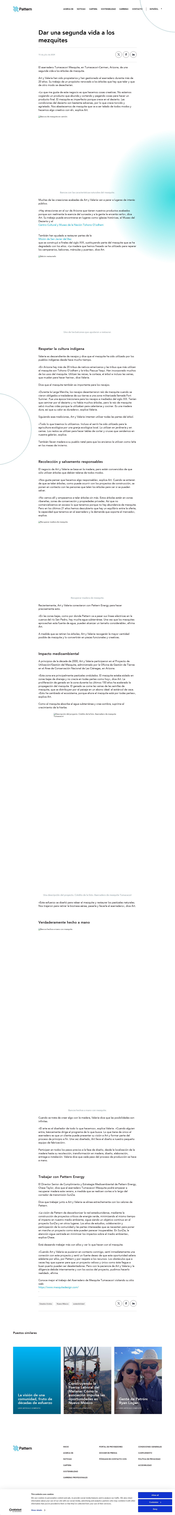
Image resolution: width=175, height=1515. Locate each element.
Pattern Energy (22, 9)
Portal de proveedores (111, 1447)
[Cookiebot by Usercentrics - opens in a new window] (15, 1510)
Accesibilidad (145, 1465)
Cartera (93, 9)
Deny (155, 1509)
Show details (36, 1510)
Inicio (66, 1447)
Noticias (81, 9)
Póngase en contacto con (113, 1459)
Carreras (123, 9)
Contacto (137, 9)
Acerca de (68, 9)
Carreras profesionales (75, 1477)
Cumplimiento (145, 1453)
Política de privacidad (149, 1459)
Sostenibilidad (108, 9)
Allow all (155, 1495)
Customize (153, 1502)
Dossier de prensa (108, 1453)
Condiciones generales (150, 1447)
